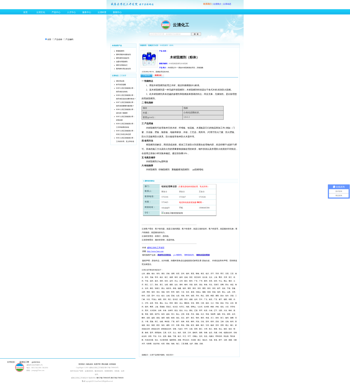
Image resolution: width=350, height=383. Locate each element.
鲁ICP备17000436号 (103, 378)
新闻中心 (117, 12)
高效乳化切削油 (164, 255)
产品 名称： (163, 51)
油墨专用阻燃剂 (122, 62)
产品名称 (58, 39)
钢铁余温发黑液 (203, 255)
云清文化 (40, 12)
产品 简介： (163, 68)
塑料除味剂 (189, 255)
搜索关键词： (164, 63)
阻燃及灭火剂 (153, 45)
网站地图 (105, 364)
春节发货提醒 (121, 85)
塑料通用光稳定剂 (122, 58)
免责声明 (97, 364)
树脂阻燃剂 (120, 51)
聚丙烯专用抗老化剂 (123, 69)
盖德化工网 (24, 362)
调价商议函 (120, 81)
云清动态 (227, 4)
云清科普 (102, 12)
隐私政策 (89, 364)
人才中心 (71, 12)
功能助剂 (143, 45)
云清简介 (217, 4)
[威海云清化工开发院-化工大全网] (132, 6)
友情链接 (112, 364)
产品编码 (69, 39)
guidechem (36, 362)
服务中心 (86, 12)
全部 (49, 39)
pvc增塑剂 (177, 255)
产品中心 (56, 12)
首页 (25, 12)
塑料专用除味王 (122, 65)
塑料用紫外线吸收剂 (123, 54)
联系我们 (207, 4)
